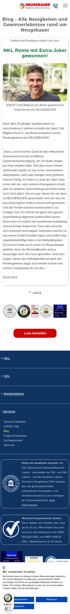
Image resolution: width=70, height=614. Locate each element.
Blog (6, 431)
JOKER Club (11, 426)
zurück (36, 292)
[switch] (8, 609)
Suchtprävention (13, 440)
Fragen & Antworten (15, 435)
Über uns (9, 444)
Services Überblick (15, 421)
